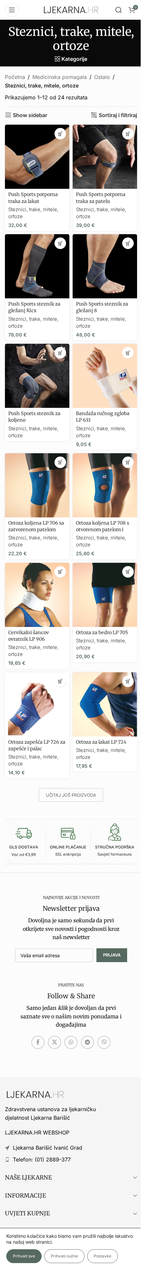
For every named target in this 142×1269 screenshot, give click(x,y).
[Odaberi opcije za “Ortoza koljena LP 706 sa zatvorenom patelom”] (60, 462)
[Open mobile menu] (12, 9)
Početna (15, 77)
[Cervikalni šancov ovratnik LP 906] (37, 595)
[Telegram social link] (87, 1042)
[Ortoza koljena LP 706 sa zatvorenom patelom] (37, 485)
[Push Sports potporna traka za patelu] (105, 157)
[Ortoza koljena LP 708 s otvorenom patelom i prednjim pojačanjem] (105, 485)
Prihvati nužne (64, 1256)
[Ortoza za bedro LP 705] (105, 595)
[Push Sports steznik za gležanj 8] (105, 266)
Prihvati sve (24, 1256)
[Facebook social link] (38, 1042)
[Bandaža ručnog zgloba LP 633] (105, 376)
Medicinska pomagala (59, 77)
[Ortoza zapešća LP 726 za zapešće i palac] (37, 704)
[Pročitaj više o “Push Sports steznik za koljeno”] (60, 353)
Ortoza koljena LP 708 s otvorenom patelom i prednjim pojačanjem (102, 529)
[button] (60, 133)
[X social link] (54, 1042)
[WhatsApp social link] (71, 1042)
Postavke (102, 1256)
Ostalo (102, 77)
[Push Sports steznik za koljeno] (37, 376)
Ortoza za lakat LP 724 (101, 742)
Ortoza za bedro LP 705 (102, 632)
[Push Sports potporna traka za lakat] (37, 157)
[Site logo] (71, 9)
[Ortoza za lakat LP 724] (105, 704)
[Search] (118, 9)
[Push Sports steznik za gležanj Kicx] (37, 266)
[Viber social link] (104, 1042)
